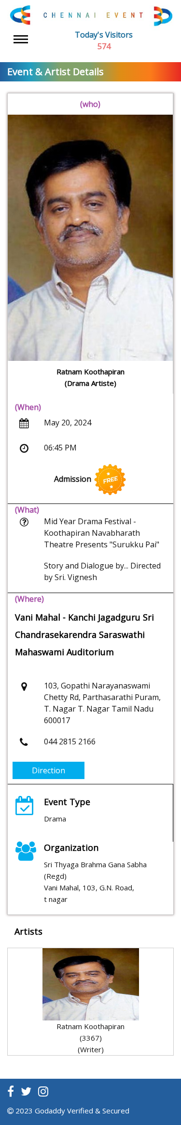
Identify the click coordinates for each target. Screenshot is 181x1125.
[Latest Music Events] (90, 15)
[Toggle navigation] (20, 39)
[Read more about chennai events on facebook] (10, 1091)
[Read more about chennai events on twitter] (26, 1091)
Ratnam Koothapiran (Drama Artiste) (90, 377)
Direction (48, 770)
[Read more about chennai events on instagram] (43, 1091)
